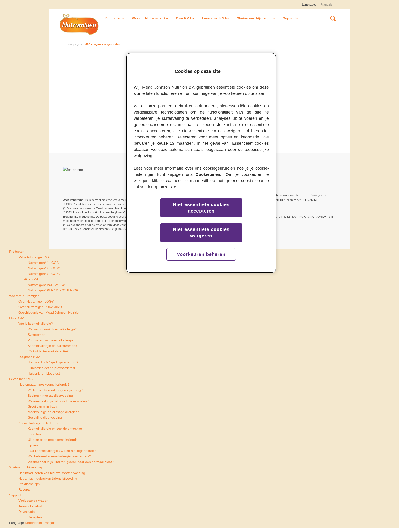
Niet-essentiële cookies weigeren (201, 232)
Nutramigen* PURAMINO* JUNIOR (53, 290)
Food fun (34, 434)
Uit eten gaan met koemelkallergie (53, 439)
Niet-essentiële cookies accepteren (201, 207)
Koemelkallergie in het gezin (39, 423)
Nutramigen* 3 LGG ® (44, 274)
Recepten (25, 489)
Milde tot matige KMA (34, 257)
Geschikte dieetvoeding (45, 417)
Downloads (26, 511)
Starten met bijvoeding (255, 18)
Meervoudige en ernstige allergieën (53, 412)
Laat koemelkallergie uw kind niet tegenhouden (62, 451)
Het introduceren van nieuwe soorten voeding (51, 473)
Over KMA (184, 18)
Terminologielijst (30, 506)
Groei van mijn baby (42, 406)
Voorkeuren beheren (201, 254)
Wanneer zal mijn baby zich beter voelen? (58, 401)
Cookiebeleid (208, 174)
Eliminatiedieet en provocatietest (51, 368)
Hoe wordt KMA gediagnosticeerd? (53, 362)
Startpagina (75, 44)
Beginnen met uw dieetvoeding (50, 395)
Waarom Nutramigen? (149, 18)
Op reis (33, 445)
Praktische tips (29, 484)
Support (289, 18)
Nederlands (33, 523)
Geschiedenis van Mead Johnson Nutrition (49, 312)
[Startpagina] (79, 24)
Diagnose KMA (29, 357)
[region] (201, 163)
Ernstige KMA (28, 279)
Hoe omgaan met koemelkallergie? (44, 384)
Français (326, 4)
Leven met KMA (214, 18)
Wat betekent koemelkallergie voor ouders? (59, 456)
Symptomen (36, 334)
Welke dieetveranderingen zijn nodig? (55, 390)
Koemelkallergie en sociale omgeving (55, 428)
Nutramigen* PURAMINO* (46, 285)
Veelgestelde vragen (33, 500)
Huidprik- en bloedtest (44, 373)
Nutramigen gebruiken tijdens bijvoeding (47, 478)
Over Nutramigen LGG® (36, 301)
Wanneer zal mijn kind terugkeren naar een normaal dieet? (71, 462)
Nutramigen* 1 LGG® (43, 262)
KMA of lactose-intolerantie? (48, 351)
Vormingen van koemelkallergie (50, 340)
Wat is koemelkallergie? (35, 323)
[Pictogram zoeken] (333, 18)
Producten (113, 18)
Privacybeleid (319, 195)
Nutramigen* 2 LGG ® (44, 268)
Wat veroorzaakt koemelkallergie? (52, 329)
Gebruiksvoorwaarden (286, 195)
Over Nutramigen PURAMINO (40, 307)
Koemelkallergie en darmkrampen (52, 346)
